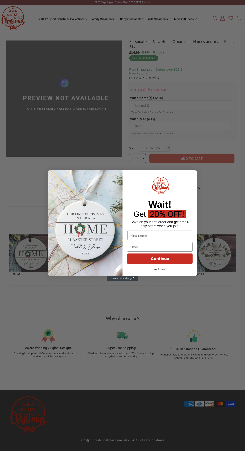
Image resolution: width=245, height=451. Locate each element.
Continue (160, 258)
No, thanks (160, 269)
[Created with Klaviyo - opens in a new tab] (122, 278)
